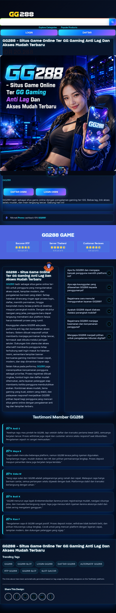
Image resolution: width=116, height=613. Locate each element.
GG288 (10, 284)
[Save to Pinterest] (33, 596)
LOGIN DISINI (51, 192)
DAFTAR (87, 32)
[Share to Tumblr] (50, 596)
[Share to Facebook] (16, 596)
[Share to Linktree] (25, 596)
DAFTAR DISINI (19, 192)
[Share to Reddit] (42, 596)
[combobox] (54, 22)
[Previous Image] (2, 113)
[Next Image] (113, 113)
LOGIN (29, 32)
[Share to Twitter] (8, 596)
